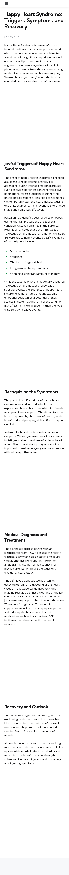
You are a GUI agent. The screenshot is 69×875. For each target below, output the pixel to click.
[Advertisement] (34, 121)
